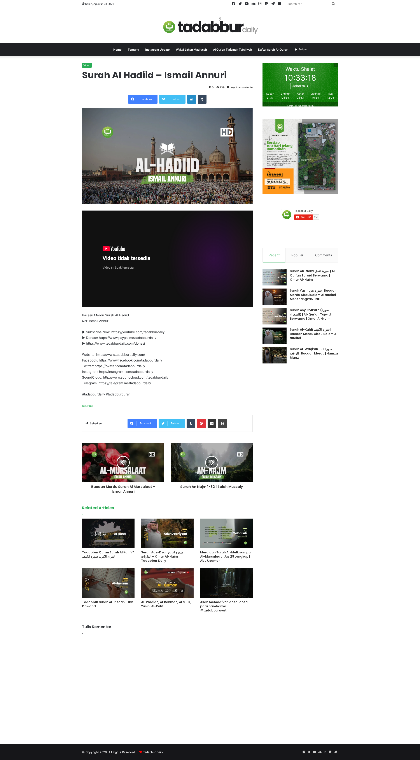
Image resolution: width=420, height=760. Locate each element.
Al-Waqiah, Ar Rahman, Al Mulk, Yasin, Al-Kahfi (166, 604)
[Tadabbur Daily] (210, 25)
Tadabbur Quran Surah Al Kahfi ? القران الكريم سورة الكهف (108, 554)
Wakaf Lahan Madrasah (191, 49)
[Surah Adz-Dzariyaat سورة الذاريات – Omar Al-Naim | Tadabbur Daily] (167, 533)
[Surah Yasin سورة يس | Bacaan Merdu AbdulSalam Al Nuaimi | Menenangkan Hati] (274, 297)
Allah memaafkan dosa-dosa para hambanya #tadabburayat (224, 606)
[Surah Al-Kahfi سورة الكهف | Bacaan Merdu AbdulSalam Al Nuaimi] (274, 336)
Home (117, 49)
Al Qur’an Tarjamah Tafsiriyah (232, 49)
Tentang (133, 49)
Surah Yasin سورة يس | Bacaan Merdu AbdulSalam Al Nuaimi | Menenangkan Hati (314, 294)
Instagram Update (157, 49)
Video (86, 65)
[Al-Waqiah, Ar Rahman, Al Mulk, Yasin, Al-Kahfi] (167, 583)
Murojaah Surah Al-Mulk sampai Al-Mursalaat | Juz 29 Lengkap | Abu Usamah (226, 556)
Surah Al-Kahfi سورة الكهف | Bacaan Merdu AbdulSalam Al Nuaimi (313, 333)
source (87, 406)
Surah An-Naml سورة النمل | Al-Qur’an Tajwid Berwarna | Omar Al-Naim (313, 275)
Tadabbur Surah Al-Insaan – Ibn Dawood (107, 604)
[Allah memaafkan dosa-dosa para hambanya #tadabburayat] (226, 583)
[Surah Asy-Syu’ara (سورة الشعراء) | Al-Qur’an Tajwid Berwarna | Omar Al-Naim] (274, 316)
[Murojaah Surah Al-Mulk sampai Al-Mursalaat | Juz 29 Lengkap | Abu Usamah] (226, 533)
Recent (274, 255)
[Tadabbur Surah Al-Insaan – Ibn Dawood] (108, 583)
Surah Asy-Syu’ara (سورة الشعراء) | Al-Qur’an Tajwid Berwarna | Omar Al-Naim (310, 314)
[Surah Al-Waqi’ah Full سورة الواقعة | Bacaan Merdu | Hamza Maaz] (274, 355)
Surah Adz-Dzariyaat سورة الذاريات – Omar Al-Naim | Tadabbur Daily (162, 556)
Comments (323, 255)
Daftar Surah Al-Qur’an (273, 49)
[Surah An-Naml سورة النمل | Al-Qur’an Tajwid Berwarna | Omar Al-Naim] (274, 277)
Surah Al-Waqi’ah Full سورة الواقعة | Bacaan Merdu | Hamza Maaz (314, 353)
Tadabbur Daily (153, 752)
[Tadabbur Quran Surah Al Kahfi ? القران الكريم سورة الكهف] (108, 533)
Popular (297, 255)
